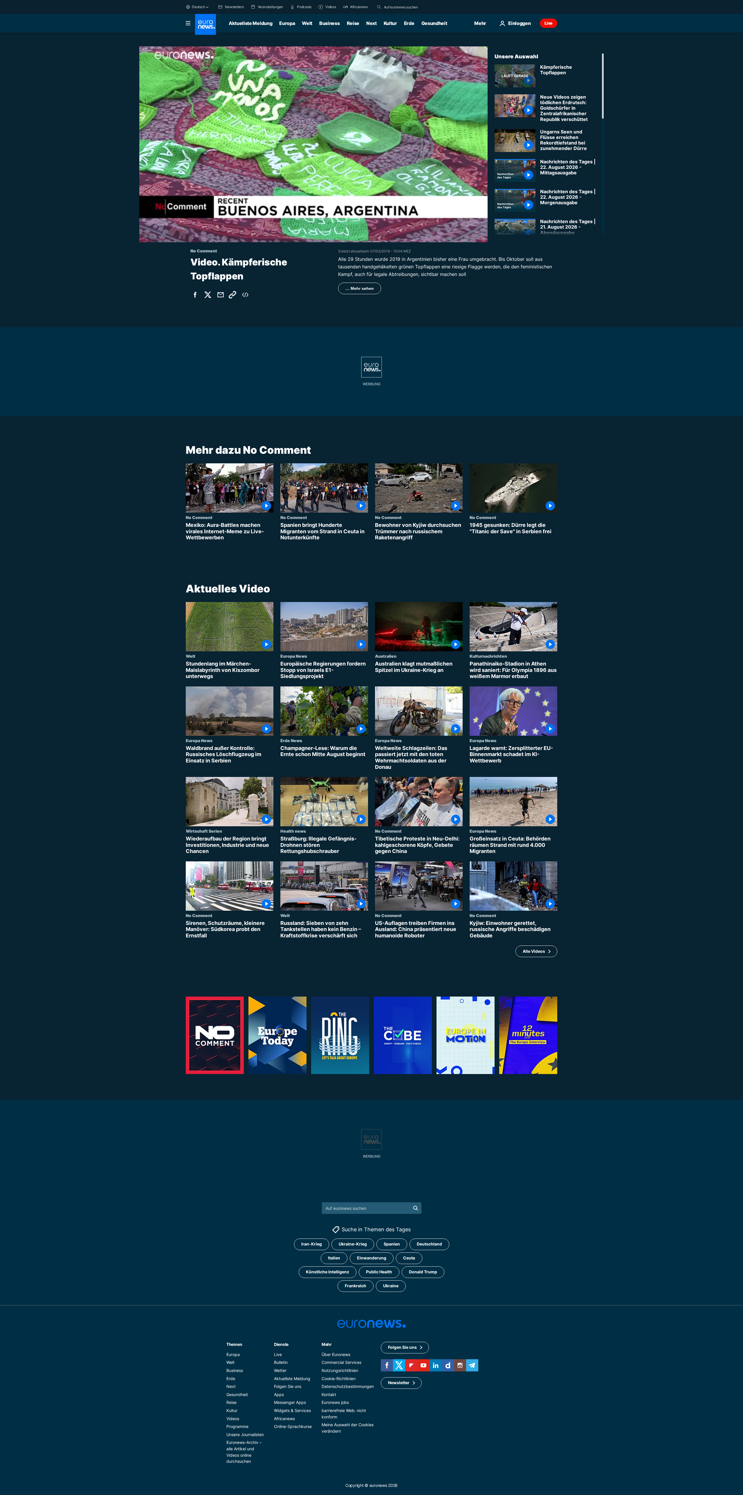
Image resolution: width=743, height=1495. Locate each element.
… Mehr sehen (359, 288)
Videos (232, 1418)
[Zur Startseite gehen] (205, 24)
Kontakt (329, 1394)
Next (371, 23)
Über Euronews (336, 1354)
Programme (237, 1426)
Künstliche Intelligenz (327, 1271)
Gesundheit (434, 23)
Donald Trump (423, 1271)
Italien (334, 1257)
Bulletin (281, 1362)
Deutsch (198, 7)
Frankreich (355, 1285)
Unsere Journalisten (245, 1434)
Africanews (284, 1418)
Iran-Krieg (311, 1243)
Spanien (392, 1243)
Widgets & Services (292, 1410)
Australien (385, 656)
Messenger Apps (290, 1402)
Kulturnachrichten (488, 656)
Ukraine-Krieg (353, 1243)
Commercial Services (341, 1362)
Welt (307, 23)
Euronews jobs (335, 1402)
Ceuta (409, 1257)
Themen (234, 1344)
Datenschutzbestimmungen (348, 1386)
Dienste (281, 1344)
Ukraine (390, 1285)
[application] (313, 144)
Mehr (327, 1344)
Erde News (291, 740)
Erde (409, 23)
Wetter (280, 1370)
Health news (293, 831)
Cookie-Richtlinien (339, 1378)
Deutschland (429, 1243)
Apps (279, 1394)
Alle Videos (534, 951)
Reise (353, 23)
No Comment (199, 517)
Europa (287, 23)
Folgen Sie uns (287, 1386)
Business (329, 23)
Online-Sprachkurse (293, 1426)
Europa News (293, 656)
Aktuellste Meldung (250, 23)
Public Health (379, 1271)
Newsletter (399, 1382)
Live (548, 23)
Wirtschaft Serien (204, 831)
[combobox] (408, 7)
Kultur (390, 23)
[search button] (379, 7)
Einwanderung (371, 1257)
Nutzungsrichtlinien (340, 1370)
